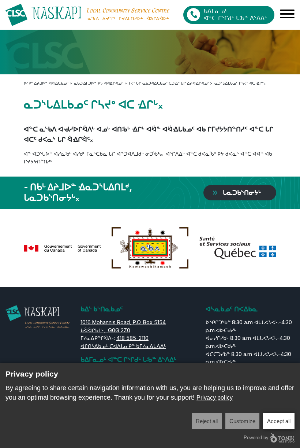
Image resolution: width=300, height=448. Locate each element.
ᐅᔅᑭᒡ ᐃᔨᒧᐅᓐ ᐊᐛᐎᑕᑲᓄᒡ (46, 83)
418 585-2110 (132, 338)
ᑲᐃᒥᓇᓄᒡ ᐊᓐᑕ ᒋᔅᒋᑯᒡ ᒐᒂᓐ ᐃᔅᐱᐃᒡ (235, 14)
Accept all (278, 421)
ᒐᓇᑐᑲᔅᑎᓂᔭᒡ (242, 192)
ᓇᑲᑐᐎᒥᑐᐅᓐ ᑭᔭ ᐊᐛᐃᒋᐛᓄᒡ (98, 83)
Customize (242, 421)
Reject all (207, 421)
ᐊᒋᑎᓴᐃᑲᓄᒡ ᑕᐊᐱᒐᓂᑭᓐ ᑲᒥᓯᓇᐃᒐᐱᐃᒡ (123, 346)
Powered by (256, 437)
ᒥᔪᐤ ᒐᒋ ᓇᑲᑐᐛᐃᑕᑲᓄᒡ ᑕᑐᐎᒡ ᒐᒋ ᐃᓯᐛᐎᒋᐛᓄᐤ (169, 83)
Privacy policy (214, 398)
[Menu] (287, 15)
